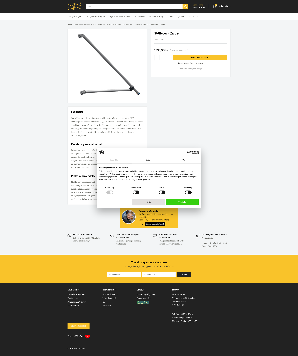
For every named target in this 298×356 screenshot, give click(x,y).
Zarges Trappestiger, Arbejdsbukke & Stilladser (115, 24)
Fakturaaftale (73, 306)
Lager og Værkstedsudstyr (84, 24)
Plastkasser (140, 16)
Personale (106, 306)
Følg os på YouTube (76, 336)
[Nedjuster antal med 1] (156, 57)
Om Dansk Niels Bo (110, 294)
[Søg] (185, 6)
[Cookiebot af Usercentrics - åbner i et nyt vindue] (188, 152)
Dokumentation (144, 298)
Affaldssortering (156, 16)
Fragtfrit (181, 63)
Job (103, 302)
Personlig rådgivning (146, 294)
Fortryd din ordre (78, 326)
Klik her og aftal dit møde (155, 224)
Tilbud (170, 16)
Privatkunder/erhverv (77, 302)
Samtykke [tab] (114, 160)
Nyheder (181, 16)
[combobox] (134, 6)
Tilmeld (184, 274)
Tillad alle (182, 202)
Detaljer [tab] (149, 160)
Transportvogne (74, 16)
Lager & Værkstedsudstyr (120, 16)
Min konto (198, 7)
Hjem (70, 24)
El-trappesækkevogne (95, 16)
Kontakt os (193, 16)
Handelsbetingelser (76, 294)
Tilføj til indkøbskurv (200, 57)
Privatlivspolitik (109, 298)
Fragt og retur (73, 298)
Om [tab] (183, 160)
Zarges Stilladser (142, 24)
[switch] (136, 192)
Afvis (149, 202)
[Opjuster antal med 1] (169, 57)
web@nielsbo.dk (185, 318)
